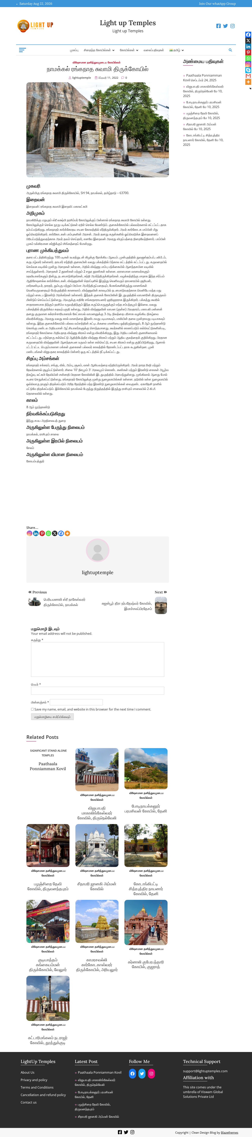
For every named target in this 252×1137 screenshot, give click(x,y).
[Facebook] (61, 533)
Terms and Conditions (37, 1087)
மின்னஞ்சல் (40, 702)
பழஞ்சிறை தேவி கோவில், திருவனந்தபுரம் (48, 886)
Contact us (29, 1102)
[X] (54, 533)
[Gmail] (248, 76)
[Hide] (250, 88)
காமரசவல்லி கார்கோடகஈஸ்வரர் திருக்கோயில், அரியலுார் (97, 964)
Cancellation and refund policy (43, 1095)
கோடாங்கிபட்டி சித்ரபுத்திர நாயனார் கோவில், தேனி (146, 888)
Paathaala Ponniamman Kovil (48, 766)
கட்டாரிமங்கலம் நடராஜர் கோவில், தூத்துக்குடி (48, 1040)
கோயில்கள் (127, 50)
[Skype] (248, 70)
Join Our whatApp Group (217, 4)
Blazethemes (229, 1132)
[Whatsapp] (48, 533)
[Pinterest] (42, 533)
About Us (27, 1072)
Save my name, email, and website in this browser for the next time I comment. (92, 709)
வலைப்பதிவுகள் (154, 50)
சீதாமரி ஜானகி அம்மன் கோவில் (96, 886)
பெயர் (36, 684)
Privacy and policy (34, 1080)
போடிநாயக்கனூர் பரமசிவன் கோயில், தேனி (146, 808)
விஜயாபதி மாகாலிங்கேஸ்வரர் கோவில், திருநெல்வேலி (97, 813)
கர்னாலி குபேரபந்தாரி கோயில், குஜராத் (146, 964)
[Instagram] (29, 533)
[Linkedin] (36, 533)
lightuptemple (81, 78)
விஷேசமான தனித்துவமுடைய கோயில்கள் (96, 62)
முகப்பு (74, 50)
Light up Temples (128, 22)
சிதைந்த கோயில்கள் (97, 50)
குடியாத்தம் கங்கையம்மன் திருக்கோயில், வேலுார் (48, 964)
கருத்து (37, 640)
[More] (67, 533)
